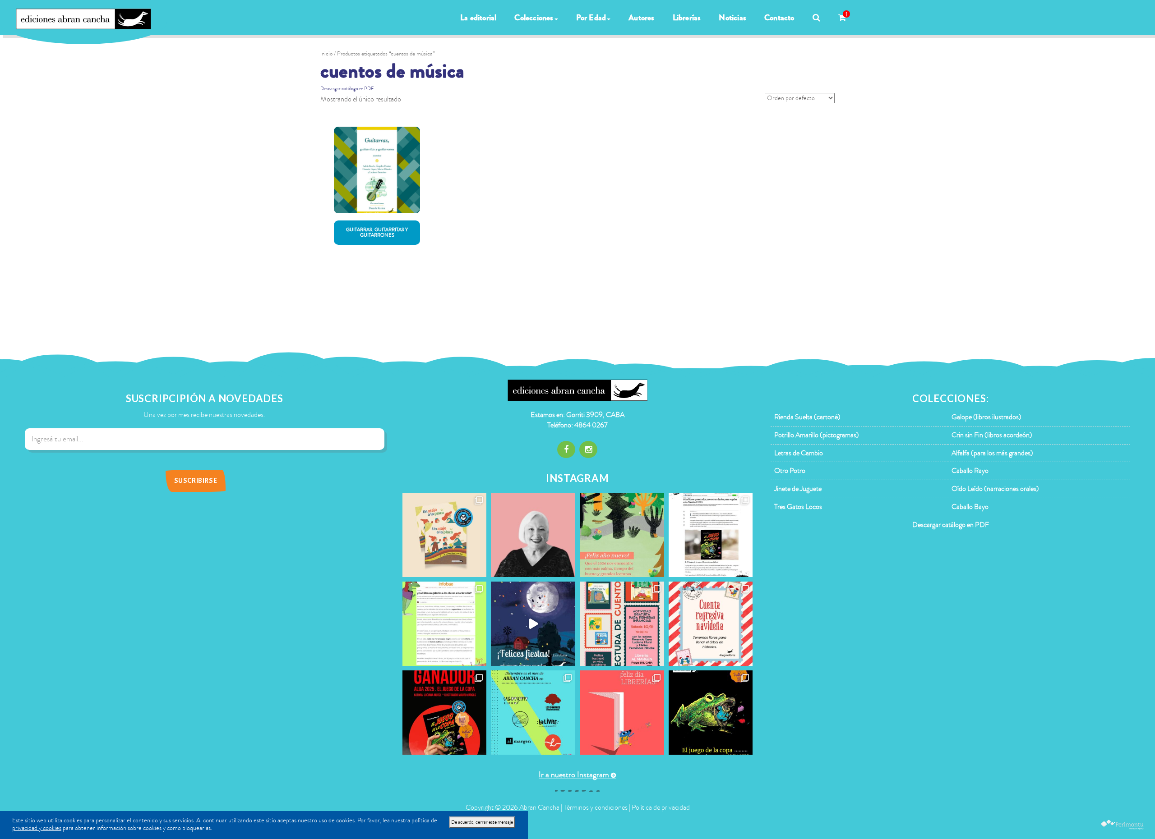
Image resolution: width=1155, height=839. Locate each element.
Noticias (732, 17)
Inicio (326, 54)
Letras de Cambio (798, 453)
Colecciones (533, 17)
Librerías (687, 17)
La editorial (478, 17)
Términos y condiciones (596, 807)
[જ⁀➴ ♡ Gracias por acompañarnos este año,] (622, 535)
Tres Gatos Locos (798, 507)
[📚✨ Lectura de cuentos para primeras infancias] (622, 624)
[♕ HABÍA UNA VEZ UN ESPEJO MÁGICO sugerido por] (444, 624)
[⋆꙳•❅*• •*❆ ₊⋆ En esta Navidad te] (711, 624)
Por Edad (591, 17)
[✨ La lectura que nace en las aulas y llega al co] (444, 712)
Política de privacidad (661, 807)
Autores (641, 17)
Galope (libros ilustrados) (986, 417)
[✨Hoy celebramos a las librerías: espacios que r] (622, 712)
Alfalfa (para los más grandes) (992, 453)
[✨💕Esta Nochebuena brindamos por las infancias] (533, 624)
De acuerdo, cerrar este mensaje (482, 822)
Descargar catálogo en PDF (347, 88)
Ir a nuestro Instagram (574, 774)
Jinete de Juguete (798, 489)
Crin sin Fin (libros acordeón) (992, 435)
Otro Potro (789, 471)
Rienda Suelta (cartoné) (807, 417)
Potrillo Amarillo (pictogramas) (816, 435)
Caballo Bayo (970, 507)
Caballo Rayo (970, 471)
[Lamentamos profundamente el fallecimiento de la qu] (533, 535)
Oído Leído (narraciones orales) (995, 489)
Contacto (779, 17)
